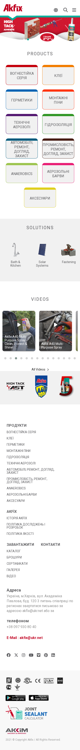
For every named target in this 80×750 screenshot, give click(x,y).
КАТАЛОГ (14, 551)
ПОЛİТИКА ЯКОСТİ (20, 534)
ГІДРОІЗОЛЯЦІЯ (18, 457)
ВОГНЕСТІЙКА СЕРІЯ (21, 432)
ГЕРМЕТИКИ (15, 444)
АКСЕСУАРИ (16, 501)
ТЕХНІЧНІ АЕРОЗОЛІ (21, 463)
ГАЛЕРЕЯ (13, 570)
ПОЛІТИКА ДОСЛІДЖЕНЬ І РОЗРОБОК (26, 526)
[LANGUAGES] (56, 10)
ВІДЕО (11, 576)
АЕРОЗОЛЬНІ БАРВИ (22, 494)
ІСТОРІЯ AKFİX (17, 518)
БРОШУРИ (14, 557)
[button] (5, 358)
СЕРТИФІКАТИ (17, 563)
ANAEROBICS (16, 488)
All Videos (39, 369)
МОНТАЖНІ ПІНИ (18, 451)
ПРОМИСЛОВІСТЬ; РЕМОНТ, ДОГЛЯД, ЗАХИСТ (27, 480)
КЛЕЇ (10, 438)
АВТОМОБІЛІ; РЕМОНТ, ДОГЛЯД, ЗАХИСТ (30, 471)
